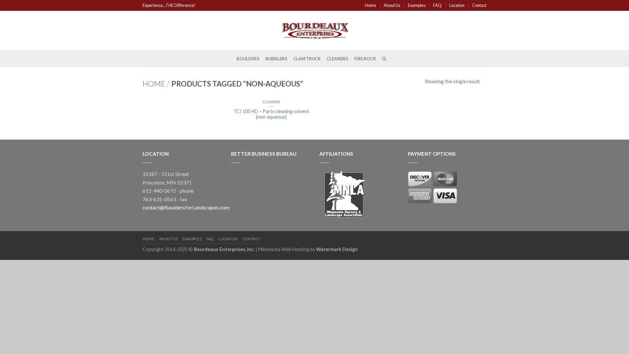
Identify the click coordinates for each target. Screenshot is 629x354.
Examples (417, 5)
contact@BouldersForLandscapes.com (186, 207)
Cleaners (337, 58)
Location (457, 5)
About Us (392, 5)
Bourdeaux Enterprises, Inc (224, 249)
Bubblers (276, 58)
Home (370, 5)
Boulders (248, 58)
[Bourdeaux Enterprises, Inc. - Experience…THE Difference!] (314, 29)
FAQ (437, 5)
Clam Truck (307, 58)
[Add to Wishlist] (304, 110)
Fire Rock (365, 58)
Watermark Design (337, 249)
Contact (479, 5)
